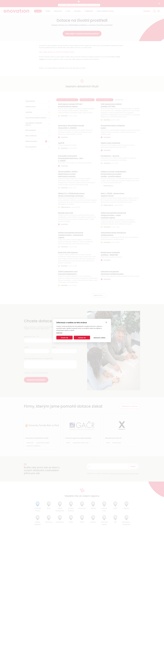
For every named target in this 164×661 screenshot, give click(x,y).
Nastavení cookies (99, 337)
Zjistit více (59, 333)
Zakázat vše (82, 337)
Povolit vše (64, 337)
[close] (106, 322)
